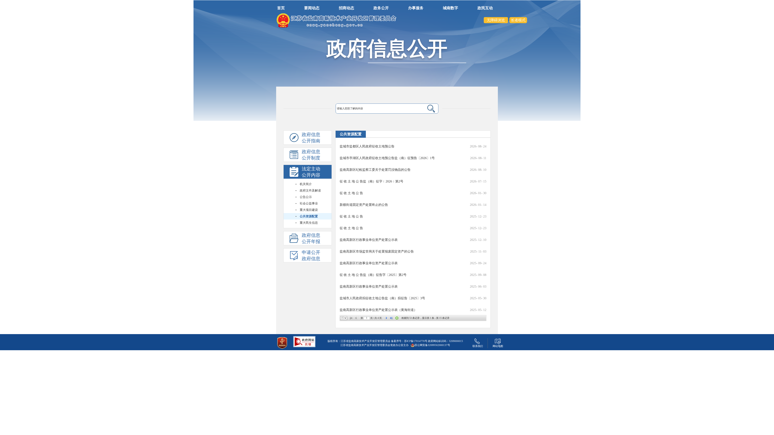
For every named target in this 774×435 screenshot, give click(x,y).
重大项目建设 (309, 209)
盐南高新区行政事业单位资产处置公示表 (369, 239)
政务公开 (381, 8)
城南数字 (450, 8)
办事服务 (415, 8)
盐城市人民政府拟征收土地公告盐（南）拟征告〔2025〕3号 (382, 298)
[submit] (426, 108)
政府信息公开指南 (311, 137)
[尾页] (391, 318)
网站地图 (498, 346)
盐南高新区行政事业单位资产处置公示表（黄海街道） (378, 310)
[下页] (386, 318)
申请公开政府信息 (311, 255)
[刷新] (397, 318)
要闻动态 (311, 8)
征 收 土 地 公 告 (351, 193)
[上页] (356, 318)
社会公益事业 (309, 203)
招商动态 (346, 8)
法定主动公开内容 (311, 172)
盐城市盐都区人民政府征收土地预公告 (367, 146)
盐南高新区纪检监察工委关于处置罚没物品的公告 (375, 169)
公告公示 (306, 197)
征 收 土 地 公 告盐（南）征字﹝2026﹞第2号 (371, 181)
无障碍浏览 (496, 20)
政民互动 (485, 8)
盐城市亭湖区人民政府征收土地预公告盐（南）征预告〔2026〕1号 (387, 158)
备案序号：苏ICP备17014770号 (409, 341)
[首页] (351, 318)
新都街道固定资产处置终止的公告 (364, 204)
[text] (377, 108)
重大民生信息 (309, 222)
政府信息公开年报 (311, 238)
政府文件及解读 (310, 190)
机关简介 (306, 184)
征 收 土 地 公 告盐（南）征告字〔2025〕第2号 (373, 275)
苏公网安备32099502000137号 (432, 345)
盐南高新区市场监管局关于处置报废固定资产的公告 (377, 251)
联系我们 (477, 346)
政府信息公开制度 (311, 155)
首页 (281, 8)
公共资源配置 (309, 216)
